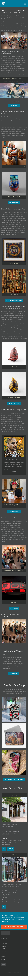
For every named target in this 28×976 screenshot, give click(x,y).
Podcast (4, 951)
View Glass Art (14, 403)
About (3, 959)
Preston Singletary (7, 320)
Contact (4, 956)
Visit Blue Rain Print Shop (14, 779)
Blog (3, 948)
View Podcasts (14, 511)
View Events (14, 105)
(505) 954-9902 (6, 835)
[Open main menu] (25, 4)
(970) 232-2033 (6, 895)
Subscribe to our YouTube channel (12, 427)
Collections (5, 954)
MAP (4, 848)
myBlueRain (5, 933)
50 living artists (9, 231)
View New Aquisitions (14, 300)
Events (3, 946)
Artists (4, 938)
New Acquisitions (7, 941)
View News (14, 608)
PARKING (10, 848)
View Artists (14, 202)
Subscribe (13, 673)
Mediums (4, 943)
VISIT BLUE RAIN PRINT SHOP (14, 926)
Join (3, 964)
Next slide (16, 101)
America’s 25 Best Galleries (12, 523)
